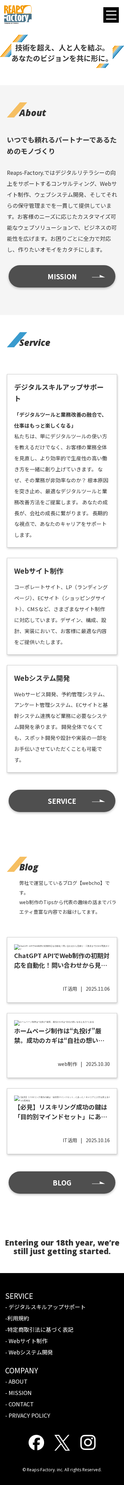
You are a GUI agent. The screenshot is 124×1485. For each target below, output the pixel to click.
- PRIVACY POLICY (27, 1415)
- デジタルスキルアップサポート (45, 1307)
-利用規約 (17, 1318)
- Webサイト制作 (26, 1341)
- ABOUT (16, 1381)
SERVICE (62, 801)
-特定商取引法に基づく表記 (39, 1329)
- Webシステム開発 (29, 1352)
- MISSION (18, 1392)
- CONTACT (19, 1404)
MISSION (62, 276)
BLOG (62, 1183)
